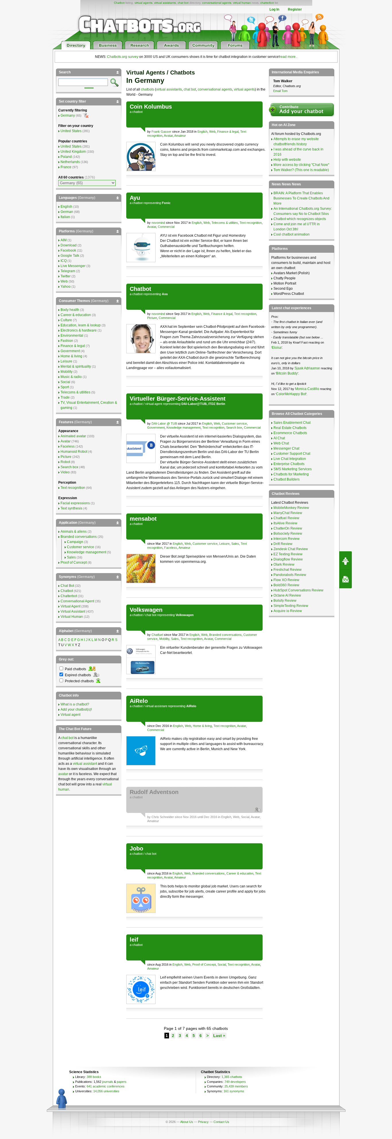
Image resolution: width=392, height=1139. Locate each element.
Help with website (287, 160)
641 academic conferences (106, 1086)
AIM (64, 240)
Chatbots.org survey (122, 57)
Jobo (136, 848)
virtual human (242, 2)
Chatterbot (69, 596)
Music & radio (71, 377)
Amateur (180, 135)
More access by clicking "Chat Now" (301, 165)
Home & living (202, 726)
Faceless (170, 547)
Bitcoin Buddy (287, 373)
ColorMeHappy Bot (291, 394)
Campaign (75, 542)
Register (295, 9)
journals (107, 1081)
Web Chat (281, 443)
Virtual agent (70, 715)
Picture (152, 317)
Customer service (234, 423)
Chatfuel (157, 634)
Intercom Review (286, 539)
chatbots (147, 89)
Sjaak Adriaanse (307, 368)
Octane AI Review (287, 595)
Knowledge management (183, 427)
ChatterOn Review (287, 528)
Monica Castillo (307, 389)
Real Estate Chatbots (289, 428)
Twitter (66, 276)
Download (69, 245)
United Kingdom (73, 152)
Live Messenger (73, 266)
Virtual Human (72, 617)
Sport (65, 387)
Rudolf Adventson (154, 792)
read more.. (288, 57)
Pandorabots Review (289, 575)
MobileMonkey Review (291, 508)
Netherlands (70, 162)
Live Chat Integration (289, 459)
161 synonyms (234, 1091)
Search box (234, 427)
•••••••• (89, 87)
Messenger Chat (286, 448)
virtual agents (143, 2)
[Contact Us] (345, 579)
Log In (274, 9)
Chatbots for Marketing (291, 474)
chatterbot (267, 2)
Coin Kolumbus (151, 106)
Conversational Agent (77, 601)
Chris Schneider (163, 817)
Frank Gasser (161, 131)
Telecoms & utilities (224, 222)
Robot (65, 462)
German (67, 212)
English (202, 131)
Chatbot (119, 2)
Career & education (239, 873)
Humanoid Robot (74, 452)
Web (212, 131)
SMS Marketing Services (292, 469)
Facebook (68, 250)
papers (122, 1081)
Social (245, 817)
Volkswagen (146, 610)
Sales (235, 543)
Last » (219, 1035)
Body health (70, 310)
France (66, 167)
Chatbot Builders (286, 479)
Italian (65, 217)
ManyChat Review (287, 513)
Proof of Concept (204, 964)
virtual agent (153, 403)
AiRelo (139, 701)
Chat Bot (67, 586)
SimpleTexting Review (290, 606)
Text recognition (251, 222)
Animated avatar (73, 436)
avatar (63, 774)
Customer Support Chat (291, 454)
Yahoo (66, 287)
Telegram (68, 271)
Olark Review (283, 564)
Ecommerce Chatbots (290, 433)
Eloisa (277, 348)
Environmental (72, 336)
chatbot (137, 111)
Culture (66, 320)
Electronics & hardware (79, 330)
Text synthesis (71, 508)
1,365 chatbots (232, 1077)
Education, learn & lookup (81, 325)
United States (71, 131)
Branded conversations (225, 634)
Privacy (203, 1122)
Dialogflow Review (288, 559)
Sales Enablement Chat (292, 423)
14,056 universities (106, 1091)
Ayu (135, 198)
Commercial (166, 226)
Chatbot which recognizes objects (299, 219)
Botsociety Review (287, 534)
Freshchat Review (287, 570)
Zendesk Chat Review (290, 549)
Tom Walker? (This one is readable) (301, 170)
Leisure (224, 543)
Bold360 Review (286, 585)
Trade (65, 397)
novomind (158, 222)
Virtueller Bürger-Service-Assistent (178, 398)
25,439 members (236, 1086)
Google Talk (70, 256)
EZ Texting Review (287, 554)
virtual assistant (156, 706)
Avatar (168, 135)
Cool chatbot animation (291, 234)
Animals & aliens (74, 532)
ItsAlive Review (285, 523)
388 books (94, 1077)
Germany (68, 115)
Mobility (164, 638)
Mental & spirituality (76, 366)
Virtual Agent (70, 606)
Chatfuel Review (286, 518)
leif (134, 939)
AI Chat (279, 438)
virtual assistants (165, 2)
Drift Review (282, 544)
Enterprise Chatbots (288, 464)
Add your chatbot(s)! (76, 709)
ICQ (64, 261)
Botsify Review (284, 601)
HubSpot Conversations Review (298, 590)
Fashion (67, 341)
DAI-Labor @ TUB (165, 423)
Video (65, 472)
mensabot (143, 518)
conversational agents (216, 2)
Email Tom (280, 91)
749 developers (235, 1081)
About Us (186, 1122)
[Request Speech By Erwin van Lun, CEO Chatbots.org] (345, 560)
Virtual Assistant (73, 611)
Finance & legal (227, 131)
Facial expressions (75, 503)
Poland (66, 157)
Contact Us (221, 1122)
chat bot (183, 2)
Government (156, 427)
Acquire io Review (287, 611)
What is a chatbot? (75, 704)
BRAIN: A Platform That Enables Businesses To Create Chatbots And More (301, 198)
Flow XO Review (286, 580)
